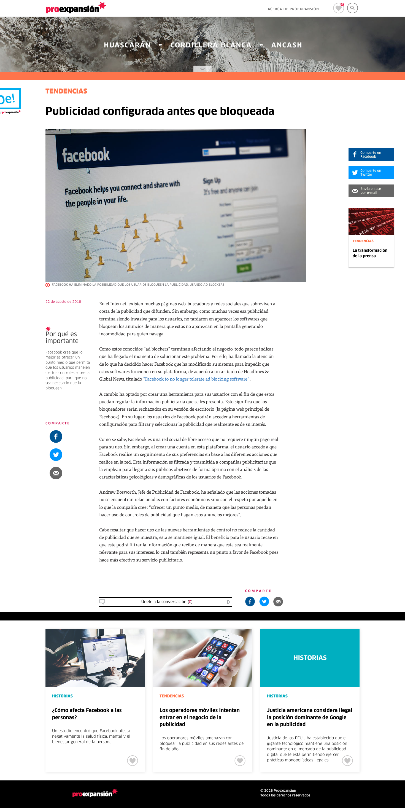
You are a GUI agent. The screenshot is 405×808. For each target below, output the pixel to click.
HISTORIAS (62, 696)
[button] (371, 190)
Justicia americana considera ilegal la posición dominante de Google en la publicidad (309, 717)
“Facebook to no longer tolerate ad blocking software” (196, 379)
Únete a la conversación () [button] (167, 602)
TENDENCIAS (363, 241)
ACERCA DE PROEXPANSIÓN (293, 9)
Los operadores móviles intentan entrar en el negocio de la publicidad (200, 717)
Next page (384, 647)
